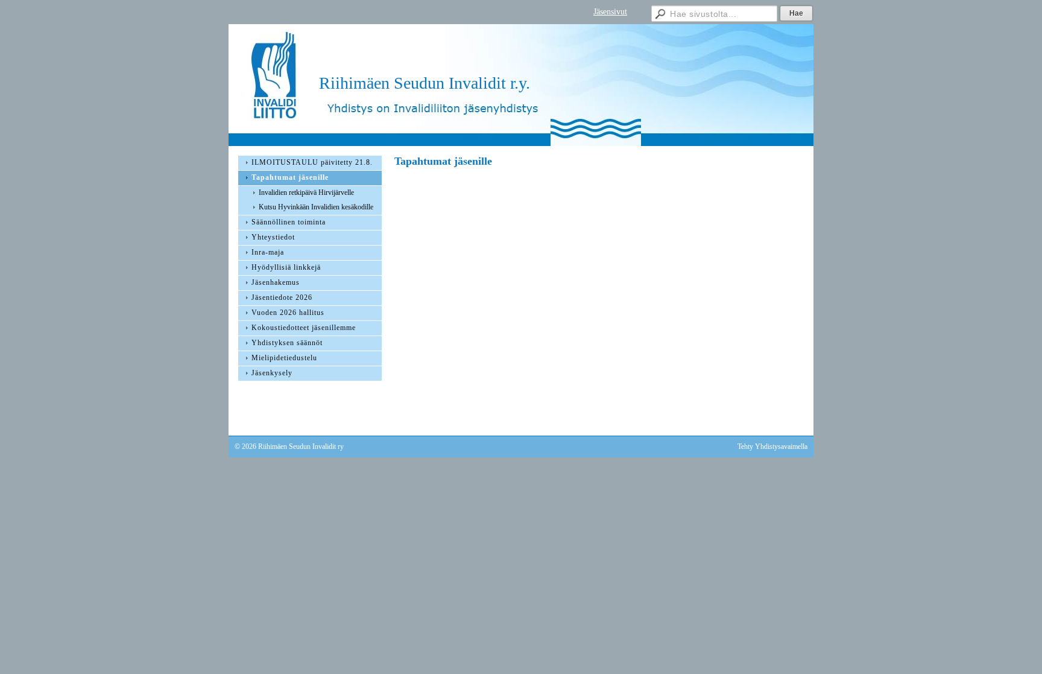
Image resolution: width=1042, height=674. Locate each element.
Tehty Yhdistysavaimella (772, 446)
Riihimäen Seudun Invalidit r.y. (424, 83)
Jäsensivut (610, 11)
